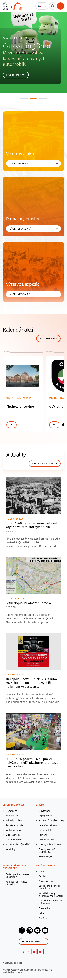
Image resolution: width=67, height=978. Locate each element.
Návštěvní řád (46, 881)
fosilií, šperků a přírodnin (27, 61)
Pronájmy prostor (23, 219)
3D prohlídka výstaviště (18, 844)
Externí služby (46, 839)
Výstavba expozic (22, 284)
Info (11, 424)
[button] (41, 6)
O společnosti (13, 835)
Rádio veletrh (46, 830)
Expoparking (45, 815)
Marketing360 (46, 856)
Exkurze (43, 913)
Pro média (44, 908)
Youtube (37, 930)
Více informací (16, 74)
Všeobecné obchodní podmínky (50, 887)
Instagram (29, 930)
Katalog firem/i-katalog (51, 820)
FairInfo (43, 835)
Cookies (43, 876)
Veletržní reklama (48, 825)
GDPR (42, 871)
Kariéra (43, 917)
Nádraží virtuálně (20, 406)
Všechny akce (48, 338)
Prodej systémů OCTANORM (47, 850)
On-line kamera (14, 839)
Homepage (11, 811)
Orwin (19, 972)
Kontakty (10, 849)
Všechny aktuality (44, 463)
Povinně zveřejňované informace (50, 902)
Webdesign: (9, 972)
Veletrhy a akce (20, 153)
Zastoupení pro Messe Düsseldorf (17, 875)
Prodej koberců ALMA (50, 844)
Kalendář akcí (13, 815)
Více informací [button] (20, 163)
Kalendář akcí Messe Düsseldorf (16, 883)
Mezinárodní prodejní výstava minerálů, (25, 55)
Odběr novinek (32, 941)
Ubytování (44, 811)
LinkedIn (45, 930)
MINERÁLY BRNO (26, 46)
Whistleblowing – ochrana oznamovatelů (51, 894)
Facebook (22, 930)
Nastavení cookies (12, 962)
